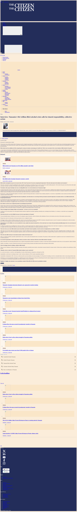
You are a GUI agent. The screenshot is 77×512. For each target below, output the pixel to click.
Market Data (5, 100)
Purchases (4, 59)
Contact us (4, 482)
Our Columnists (8, 87)
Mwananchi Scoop (6, 504)
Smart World (7, 98)
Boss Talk (4, 25)
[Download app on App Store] (6, 472)
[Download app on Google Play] (6, 470)
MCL (1, 1)
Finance (4, 23)
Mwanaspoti (5, 505)
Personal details (5, 57)
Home (4, 22)
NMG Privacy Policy (6, 486)
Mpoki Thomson (5, 138)
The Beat (6, 97)
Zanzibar (4, 91)
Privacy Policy (5, 495)
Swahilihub (5, 507)
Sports (4, 75)
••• (1, 53)
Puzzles (4, 90)
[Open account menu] (13, 49)
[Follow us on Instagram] (4, 464)
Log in (14, 265)
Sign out (4, 60)
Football (6, 76)
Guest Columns (7, 88)
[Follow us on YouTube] (4, 458)
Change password (6, 58)
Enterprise (4, 24)
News (4, 72)
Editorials (6, 86)
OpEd (4, 85)
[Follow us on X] (4, 452)
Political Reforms (8, 99)
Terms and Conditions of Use (8, 488)
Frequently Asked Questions (8, 478)
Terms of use (5, 487)
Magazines (5, 96)
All (1, 445)
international (7, 74)
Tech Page (7, 95)
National (6, 73)
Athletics (6, 78)
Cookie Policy (5, 496)
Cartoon (6, 89)
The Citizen (5, 502)
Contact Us (5, 477)
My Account (2, 55)
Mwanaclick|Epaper (6, 483)
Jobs (3, 101)
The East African (6, 506)
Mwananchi (5, 503)
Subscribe (2, 263)
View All (2, 383)
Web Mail (4, 484)
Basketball (7, 77)
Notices (6, 102)
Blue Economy (7, 93)
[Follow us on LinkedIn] (4, 455)
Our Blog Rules (5, 489)
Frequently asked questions (7, 485)
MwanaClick (6, 1)
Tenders (6, 103)
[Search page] (8, 20)
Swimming (7, 79)
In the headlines (5, 373)
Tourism (6, 92)
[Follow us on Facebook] (4, 461)
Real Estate (7, 94)
